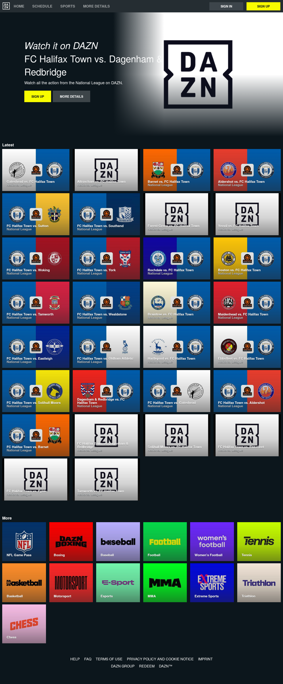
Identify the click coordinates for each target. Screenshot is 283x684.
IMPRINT (205, 658)
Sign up (263, 6)
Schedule (42, 6)
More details (96, 6)
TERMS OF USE (109, 658)
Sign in (226, 6)
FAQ (87, 658)
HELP (75, 658)
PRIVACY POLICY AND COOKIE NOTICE (160, 658)
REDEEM (147, 666)
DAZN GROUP (123, 666)
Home (19, 6)
